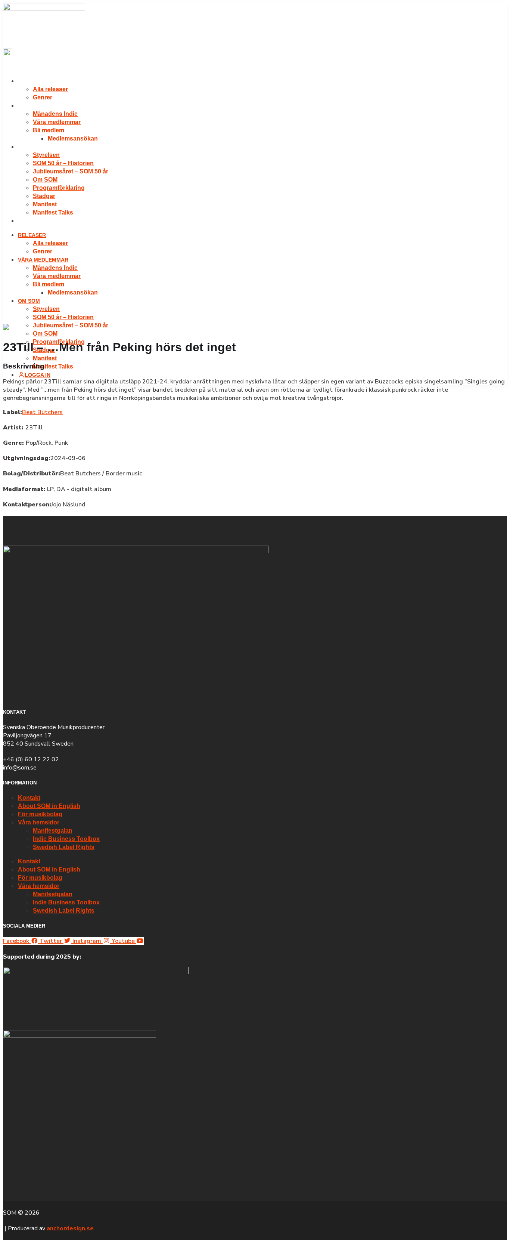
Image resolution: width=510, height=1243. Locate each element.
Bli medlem (48, 130)
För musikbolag (40, 814)
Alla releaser (50, 89)
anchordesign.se (70, 1228)
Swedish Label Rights (63, 847)
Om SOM (29, 147)
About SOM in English (49, 806)
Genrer (42, 97)
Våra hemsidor (38, 822)
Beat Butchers (42, 412)
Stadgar (44, 196)
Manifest (45, 204)
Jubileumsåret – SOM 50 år (70, 171)
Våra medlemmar (43, 106)
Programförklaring (59, 188)
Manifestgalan (52, 830)
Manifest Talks (53, 212)
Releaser (32, 81)
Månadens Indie (55, 114)
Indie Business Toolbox (66, 839)
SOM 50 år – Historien (63, 163)
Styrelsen (46, 155)
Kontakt (29, 798)
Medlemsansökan (73, 138)
